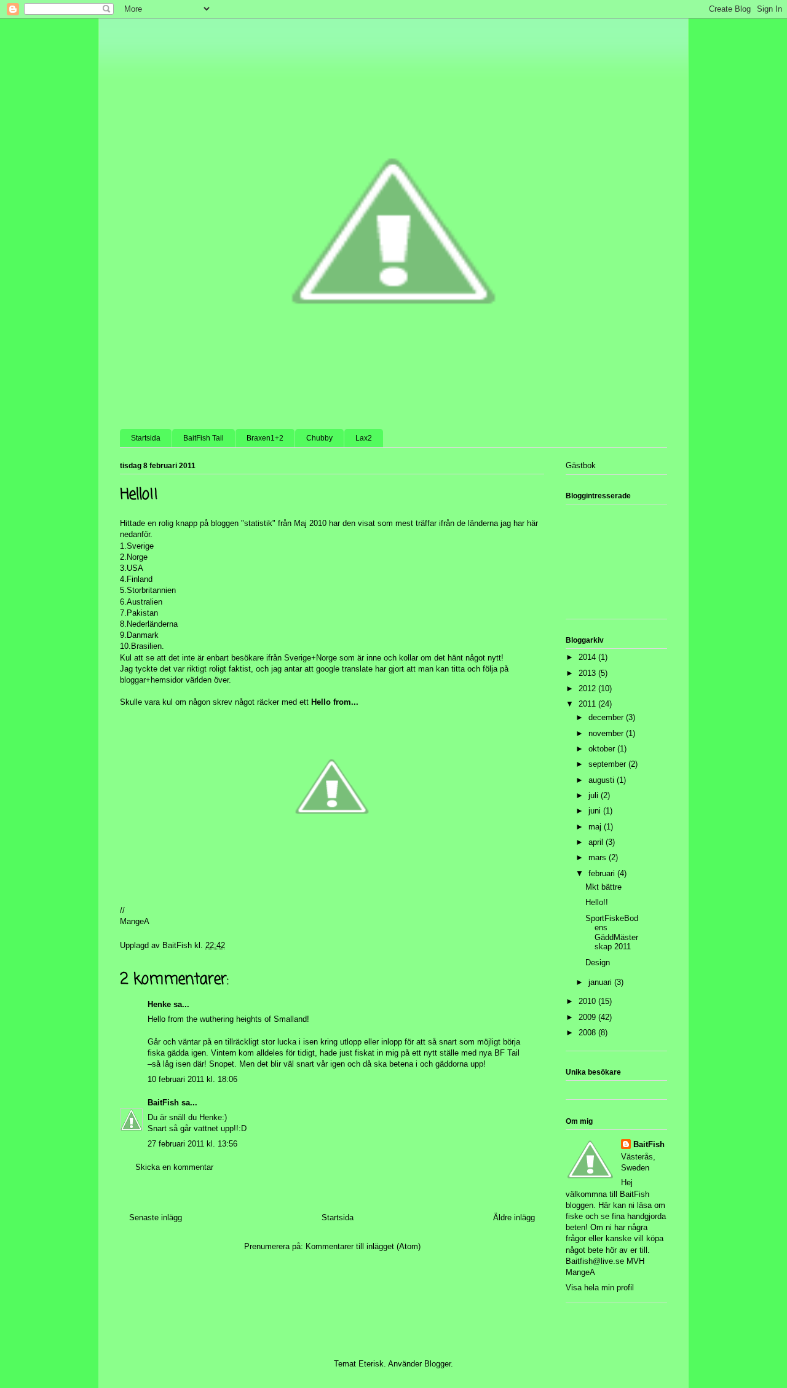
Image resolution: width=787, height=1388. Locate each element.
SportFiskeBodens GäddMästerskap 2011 (611, 933)
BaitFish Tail (203, 438)
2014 (588, 657)
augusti (602, 780)
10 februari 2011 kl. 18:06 (192, 1079)
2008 (588, 1032)
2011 (588, 703)
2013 (588, 673)
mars (598, 857)
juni (595, 810)
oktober (602, 748)
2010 (588, 1001)
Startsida (145, 438)
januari (601, 982)
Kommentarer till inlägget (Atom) (363, 1246)
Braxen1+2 (265, 438)
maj (596, 826)
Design (597, 962)
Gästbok (581, 465)
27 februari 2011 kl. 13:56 (192, 1143)
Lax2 (363, 438)
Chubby (319, 438)
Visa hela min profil (600, 1287)
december (607, 717)
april (597, 842)
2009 (588, 1017)
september (608, 764)
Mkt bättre (603, 887)
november (607, 733)
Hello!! (596, 902)
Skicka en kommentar (174, 1167)
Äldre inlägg (514, 1217)
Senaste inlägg (155, 1217)
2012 (588, 688)
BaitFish (163, 1102)
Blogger (437, 1363)
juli (594, 795)
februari (602, 873)
